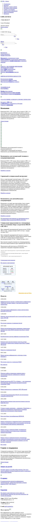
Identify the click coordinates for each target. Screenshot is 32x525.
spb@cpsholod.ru (8, 506)
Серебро (3, 288)
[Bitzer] (1, 122)
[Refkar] (1, 136)
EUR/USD (3, 282)
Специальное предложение (8, 260)
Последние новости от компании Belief (11, 362)
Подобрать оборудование (10, 8)
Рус (15, 36)
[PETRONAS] (1, 146)
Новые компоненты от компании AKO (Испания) (14, 389)
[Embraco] (1, 129)
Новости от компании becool (8, 350)
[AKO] (1, 141)
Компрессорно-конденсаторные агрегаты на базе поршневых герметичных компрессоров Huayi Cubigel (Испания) (15, 343)
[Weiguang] (1, 135)
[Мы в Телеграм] (2, 29)
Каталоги (6, 5)
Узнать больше (4, 121)
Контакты (6, 13)
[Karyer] (1, 133)
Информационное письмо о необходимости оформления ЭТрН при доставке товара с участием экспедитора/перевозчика (16, 303)
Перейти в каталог (5, 170)
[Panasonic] (1, 126)
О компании (7, 4)
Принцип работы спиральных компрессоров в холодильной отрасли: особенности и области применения (13, 375)
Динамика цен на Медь (24, 293)
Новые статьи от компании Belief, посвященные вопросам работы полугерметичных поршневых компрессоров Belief (13, 431)
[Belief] (1, 132)
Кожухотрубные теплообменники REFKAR (12, 416)
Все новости (4, 364)
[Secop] (1, 130)
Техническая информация (10, 11)
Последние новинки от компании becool (11, 323)
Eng (18, 39)
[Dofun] (1, 140)
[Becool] (1, 138)
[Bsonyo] (1, 127)
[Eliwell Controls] (1, 143)
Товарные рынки (8, 286)
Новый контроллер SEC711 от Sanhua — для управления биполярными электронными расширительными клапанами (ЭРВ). (16, 383)
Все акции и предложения (8, 263)
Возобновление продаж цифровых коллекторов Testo (15, 336)
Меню (2, 41)
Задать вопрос (4, 27)
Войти (29, 38)
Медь (3, 289)
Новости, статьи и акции (10, 6)
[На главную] (5, 1)
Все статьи (3, 444)
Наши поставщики (9, 12)
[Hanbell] (1, 124)
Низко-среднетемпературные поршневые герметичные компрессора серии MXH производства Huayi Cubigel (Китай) (15, 330)
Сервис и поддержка (9, 9)
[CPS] (1, 144)
